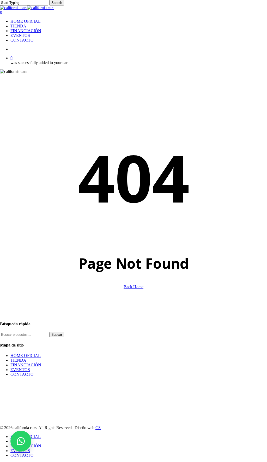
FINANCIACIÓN (25, 365)
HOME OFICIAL (25, 355)
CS (98, 427)
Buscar (56, 335)
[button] (20, 441)
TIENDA (18, 360)
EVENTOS (20, 369)
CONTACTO (22, 374)
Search (56, 3)
